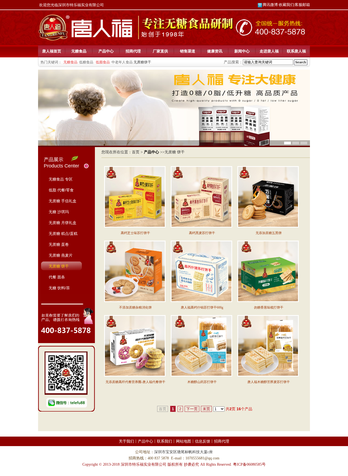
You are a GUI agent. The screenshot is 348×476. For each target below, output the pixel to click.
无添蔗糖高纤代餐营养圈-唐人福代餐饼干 (135, 382)
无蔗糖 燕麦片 (61, 255)
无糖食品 (78, 51)
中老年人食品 (122, 62)
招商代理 (133, 51)
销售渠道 (187, 51)
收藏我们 (286, 5)
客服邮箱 (302, 5)
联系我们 (164, 441)
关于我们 (126, 441)
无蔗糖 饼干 (59, 266)
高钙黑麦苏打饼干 (202, 233)
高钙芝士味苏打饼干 (135, 233)
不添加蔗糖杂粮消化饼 (135, 307)
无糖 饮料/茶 (59, 288)
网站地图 (183, 441)
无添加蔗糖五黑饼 (269, 233)
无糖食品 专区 (61, 179)
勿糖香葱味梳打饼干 (268, 307)
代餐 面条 (57, 277)
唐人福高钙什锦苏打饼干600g (202, 307)
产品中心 (106, 51)
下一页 (192, 409)
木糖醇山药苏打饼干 (202, 382)
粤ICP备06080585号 (249, 464)
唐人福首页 (51, 51)
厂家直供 (160, 51)
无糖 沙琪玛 (59, 212)
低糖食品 (86, 62)
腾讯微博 (270, 5)
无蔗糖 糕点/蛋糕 (63, 233)
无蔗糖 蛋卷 (59, 244)
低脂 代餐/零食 (61, 190)
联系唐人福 (296, 51)
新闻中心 (242, 51)
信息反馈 (202, 441)
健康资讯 (214, 51)
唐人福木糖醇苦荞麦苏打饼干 (268, 382)
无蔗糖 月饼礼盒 (62, 222)
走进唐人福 (269, 51)
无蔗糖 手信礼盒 (62, 201)
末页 (206, 409)
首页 (135, 152)
